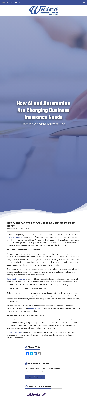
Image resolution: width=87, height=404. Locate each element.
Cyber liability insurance (16, 279)
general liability (34, 308)
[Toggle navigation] (84, 2)
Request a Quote (35, 377)
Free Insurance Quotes (11, 2)
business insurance (14, 237)
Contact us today (14, 332)
